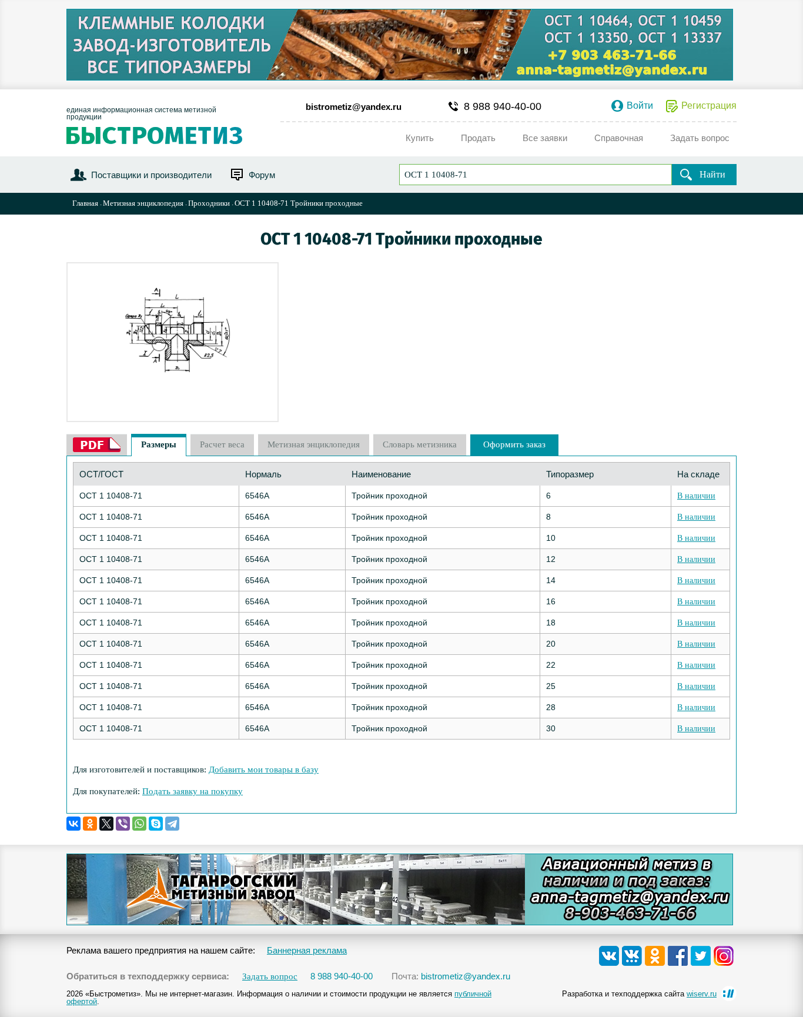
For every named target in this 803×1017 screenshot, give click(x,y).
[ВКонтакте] (73, 824)
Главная (85, 203)
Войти (640, 106)
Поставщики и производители (151, 174)
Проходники (209, 203)
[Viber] (123, 824)
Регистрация (709, 106)
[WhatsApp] (139, 824)
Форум (262, 174)
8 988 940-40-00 (502, 106)
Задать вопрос (269, 976)
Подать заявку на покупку (192, 791)
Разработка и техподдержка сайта (639, 993)
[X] (106, 824)
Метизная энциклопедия (143, 203)
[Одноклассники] (90, 824)
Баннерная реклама (307, 950)
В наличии (696, 495)
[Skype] (156, 824)
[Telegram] (172, 824)
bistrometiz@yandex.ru (354, 106)
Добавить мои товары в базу (264, 769)
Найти (712, 174)
